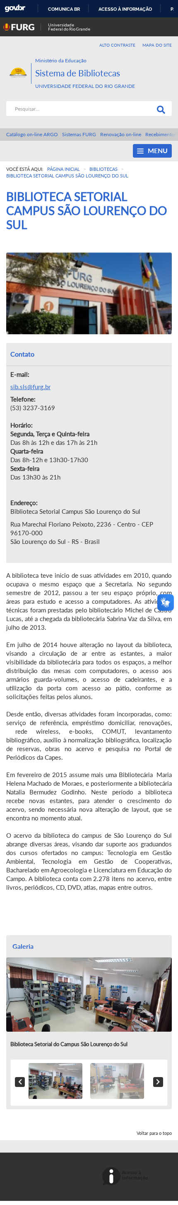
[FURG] (18, 60)
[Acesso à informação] (126, 1177)
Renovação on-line (120, 134)
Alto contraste (117, 45)
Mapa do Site (157, 45)
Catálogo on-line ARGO (32, 134)
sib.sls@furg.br (30, 386)
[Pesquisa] (159, 108)
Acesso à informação (125, 9)
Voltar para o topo (154, 1133)
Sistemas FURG (79, 134)
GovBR (15, 8)
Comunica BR (64, 9)
